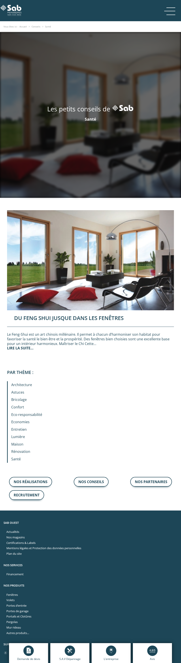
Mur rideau (13, 627)
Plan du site (14, 554)
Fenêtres (12, 595)
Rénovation (20, 451)
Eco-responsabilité (26, 414)
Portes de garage (17, 611)
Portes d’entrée (16, 606)
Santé (16, 459)
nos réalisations (30, 481)
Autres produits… (17, 633)
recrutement (27, 495)
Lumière (18, 436)
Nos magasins (15, 537)
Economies (20, 421)
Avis (152, 659)
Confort (17, 407)
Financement (15, 574)
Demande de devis (28, 659)
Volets (10, 600)
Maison (17, 444)
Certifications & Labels (21, 543)
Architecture (21, 384)
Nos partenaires (151, 481)
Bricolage (19, 399)
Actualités (12, 532)
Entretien (19, 429)
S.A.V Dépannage (70, 659)
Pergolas (12, 622)
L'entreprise (111, 659)
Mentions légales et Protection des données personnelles (43, 548)
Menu (169, 11)
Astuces (17, 392)
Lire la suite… (20, 348)
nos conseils (91, 481)
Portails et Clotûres (18, 616)
